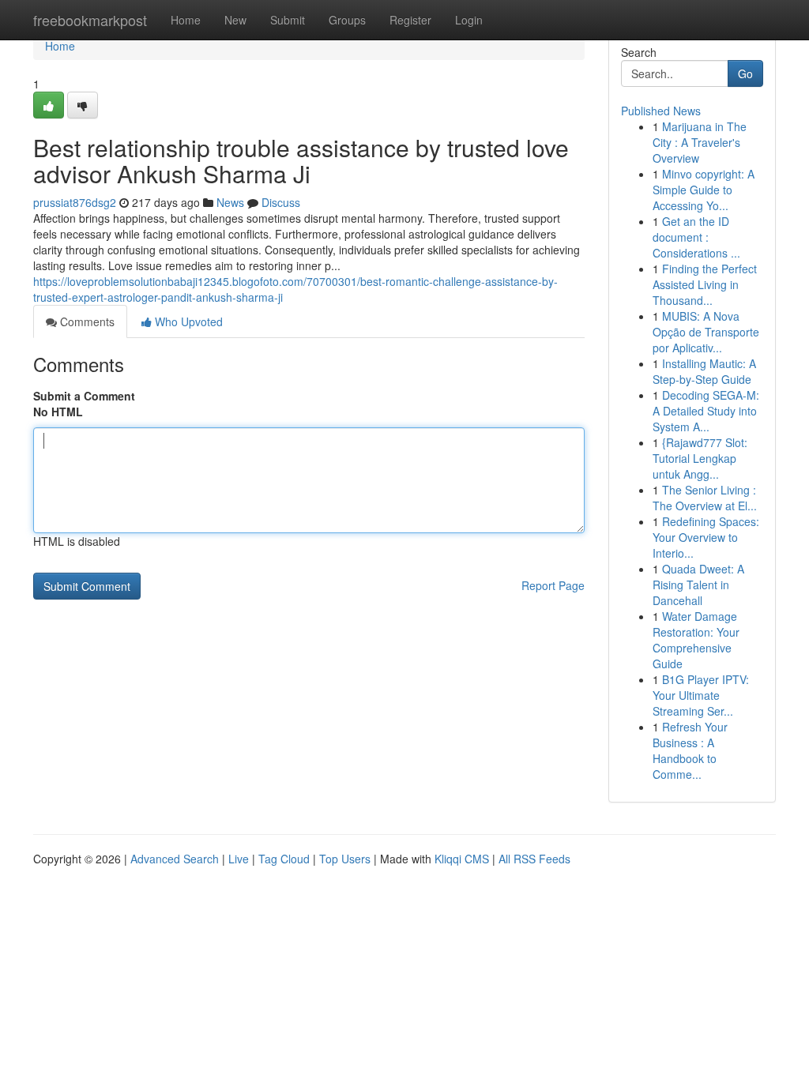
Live (238, 859)
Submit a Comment (84, 396)
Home (186, 20)
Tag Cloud (284, 859)
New (235, 20)
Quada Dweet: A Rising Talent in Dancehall (698, 584)
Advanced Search (174, 859)
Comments (86, 321)
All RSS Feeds (534, 859)
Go (745, 73)
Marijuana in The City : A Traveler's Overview (700, 142)
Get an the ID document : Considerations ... (696, 237)
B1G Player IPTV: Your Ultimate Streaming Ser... (701, 695)
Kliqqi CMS (462, 859)
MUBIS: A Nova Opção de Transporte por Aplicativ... (706, 331)
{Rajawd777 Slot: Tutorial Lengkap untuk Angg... (700, 458)
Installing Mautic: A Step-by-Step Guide (704, 371)
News (230, 202)
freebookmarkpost (90, 19)
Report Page (553, 585)
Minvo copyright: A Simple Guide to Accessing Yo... (703, 189)
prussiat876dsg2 (74, 202)
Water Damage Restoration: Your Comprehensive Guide (696, 639)
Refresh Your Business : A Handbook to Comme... (690, 750)
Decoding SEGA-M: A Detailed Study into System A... (706, 410)
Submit (287, 20)
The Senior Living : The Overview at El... (705, 497)
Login (469, 20)
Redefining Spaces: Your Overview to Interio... (706, 537)
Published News (661, 110)
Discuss (281, 202)
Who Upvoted (187, 321)
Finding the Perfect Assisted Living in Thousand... (705, 284)
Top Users (345, 859)
